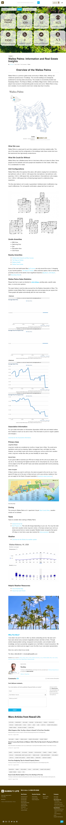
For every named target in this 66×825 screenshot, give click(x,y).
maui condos (55, 657)
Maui (27, 657)
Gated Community (36, 657)
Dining (54, 752)
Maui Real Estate (23, 801)
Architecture (17, 752)
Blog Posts (27, 674)
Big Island (25, 722)
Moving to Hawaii (12, 659)
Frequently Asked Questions (58, 816)
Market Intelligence (52, 724)
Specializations (57, 807)
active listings (35, 282)
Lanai (34, 724)
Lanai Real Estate (24, 804)
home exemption (44, 532)
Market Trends (12, 727)
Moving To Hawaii (22, 727)
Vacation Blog (45, 798)
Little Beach (52, 272)
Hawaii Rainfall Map (17, 588)
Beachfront (18, 722)
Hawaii (23, 657)
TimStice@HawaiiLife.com (53, 669)
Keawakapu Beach (16, 275)
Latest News (35, 769)
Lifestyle (43, 724)
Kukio (29, 724)
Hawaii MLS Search (24, 796)
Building (31, 722)
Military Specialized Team (59, 809)
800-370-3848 (34, 790)
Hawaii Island (18, 724)
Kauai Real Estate (24, 798)
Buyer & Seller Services (58, 804)
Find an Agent (56, 796)
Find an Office (3, 796)
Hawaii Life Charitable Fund (59, 805)
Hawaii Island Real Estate (25, 802)
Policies (14, 801)
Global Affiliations (57, 813)
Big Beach (45, 272)
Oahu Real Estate (24, 799)
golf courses (32, 268)
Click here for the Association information (19, 437)
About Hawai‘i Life (57, 799)
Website (22, 674)
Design (50, 752)
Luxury (41, 657)
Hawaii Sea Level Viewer (19, 590)
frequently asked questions (45, 476)
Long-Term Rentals (35, 798)
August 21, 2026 (15, 734)
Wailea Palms (24, 659)
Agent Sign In (3, 799)
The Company (56, 801)
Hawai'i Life (10, 734)
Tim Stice (12, 64)
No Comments (24, 64)
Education (51, 722)
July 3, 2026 (17, 64)
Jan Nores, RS (10, 747)
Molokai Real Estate (24, 805)
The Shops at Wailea (28, 270)
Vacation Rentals (34, 796)
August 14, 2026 (15, 779)
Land (38, 724)
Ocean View (18, 659)
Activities (11, 722)
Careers (55, 815)
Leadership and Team (58, 802)
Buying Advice (38, 722)
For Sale (11, 724)
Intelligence (23, 769)
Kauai (24, 724)
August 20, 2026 (16, 764)
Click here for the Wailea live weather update (24, 539)
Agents (10, 752)
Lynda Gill (9, 779)
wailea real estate (30, 659)
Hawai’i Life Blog (45, 796)
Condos (11, 56)
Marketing (38, 757)
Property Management (35, 799)
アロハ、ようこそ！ (24, 808)
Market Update (46, 657)
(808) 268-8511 (30, 671)
